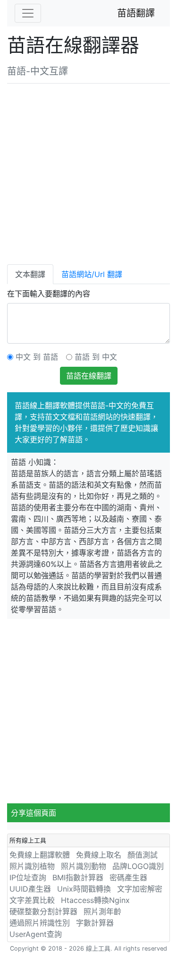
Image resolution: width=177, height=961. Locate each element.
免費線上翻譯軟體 (39, 855)
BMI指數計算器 (77, 877)
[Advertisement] (88, 172)
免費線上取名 (98, 855)
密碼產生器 (128, 877)
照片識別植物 (32, 866)
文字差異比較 (32, 900)
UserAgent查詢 (35, 934)
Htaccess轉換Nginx (95, 900)
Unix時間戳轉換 (84, 889)
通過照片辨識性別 (39, 922)
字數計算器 (95, 922)
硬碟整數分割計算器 (43, 911)
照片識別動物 (83, 866)
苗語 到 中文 (96, 357)
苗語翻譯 (136, 13)
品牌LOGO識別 (138, 866)
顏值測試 (142, 855)
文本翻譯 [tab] (30, 274)
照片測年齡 (102, 911)
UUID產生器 (30, 889)
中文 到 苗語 (37, 357)
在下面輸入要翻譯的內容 (48, 293)
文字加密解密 (139, 889)
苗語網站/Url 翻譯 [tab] (91, 274)
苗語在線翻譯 (88, 375)
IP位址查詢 (27, 877)
